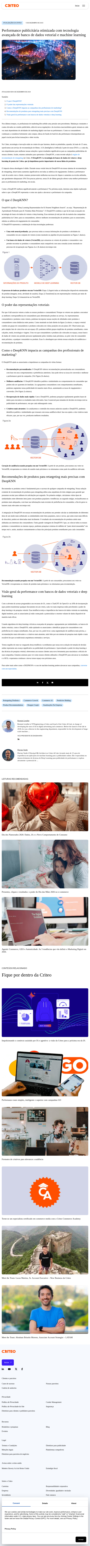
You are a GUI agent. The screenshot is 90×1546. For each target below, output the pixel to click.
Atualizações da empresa (52, 705)
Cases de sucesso (8, 1384)
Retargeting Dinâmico (11, 700)
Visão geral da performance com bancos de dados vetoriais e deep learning (33, 115)
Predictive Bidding (64, 700)
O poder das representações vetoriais (19, 104)
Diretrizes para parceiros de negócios (15, 1454)
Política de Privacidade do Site (13, 1406)
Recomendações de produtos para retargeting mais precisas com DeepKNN (34, 111)
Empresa (5, 1491)
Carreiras (5, 1486)
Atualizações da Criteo (12, 23)
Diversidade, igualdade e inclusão (58, 1491)
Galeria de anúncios (9, 1388)
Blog (48, 1427)
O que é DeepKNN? (14, 101)
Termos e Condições (9, 1446)
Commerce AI (47, 700)
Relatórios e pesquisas (10, 1427)
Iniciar (77, 5)
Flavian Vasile (22, 750)
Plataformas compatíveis (55, 1450)
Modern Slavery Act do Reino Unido (15, 1468)
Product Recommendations (13, 705)
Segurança (50, 1406)
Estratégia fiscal (52, 1468)
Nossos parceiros (52, 1384)
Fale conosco (51, 1495)
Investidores (6, 1495)
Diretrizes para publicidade (56, 1446)
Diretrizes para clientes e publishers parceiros (18, 1411)
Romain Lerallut (23, 721)
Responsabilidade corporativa (57, 1486)
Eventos (5, 1431)
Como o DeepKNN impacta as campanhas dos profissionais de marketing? (34, 108)
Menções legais (7, 1450)
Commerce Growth (31, 700)
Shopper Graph (33, 705)
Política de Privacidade (10, 1402)
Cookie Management (53, 1402)
